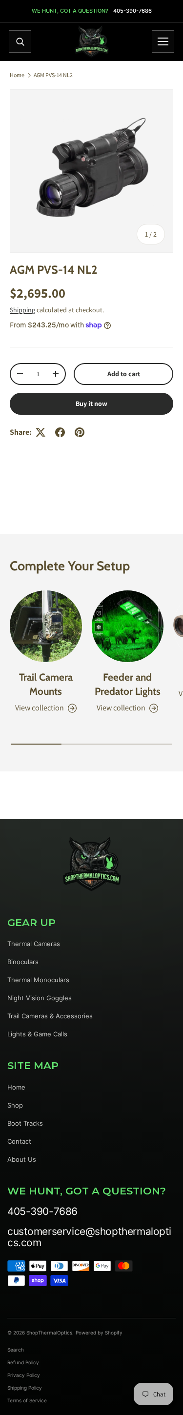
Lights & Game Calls (37, 1034)
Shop (15, 1105)
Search (15, 1350)
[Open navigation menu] (163, 41)
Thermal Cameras (33, 944)
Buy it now (91, 403)
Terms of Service (27, 1400)
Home (17, 75)
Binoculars (23, 962)
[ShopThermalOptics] (91, 41)
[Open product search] (20, 41)
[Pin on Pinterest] (79, 432)
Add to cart (123, 373)
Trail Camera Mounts (46, 684)
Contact (19, 1141)
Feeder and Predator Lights (128, 684)
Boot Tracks (25, 1123)
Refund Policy (23, 1362)
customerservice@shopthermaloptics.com (89, 1237)
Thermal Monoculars (38, 980)
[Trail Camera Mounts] (46, 626)
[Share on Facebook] (60, 432)
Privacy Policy (23, 1375)
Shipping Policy (24, 1388)
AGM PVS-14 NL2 (53, 75)
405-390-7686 (132, 11)
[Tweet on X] (40, 432)
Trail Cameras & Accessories (50, 1016)
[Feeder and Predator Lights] (128, 626)
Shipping (22, 309)
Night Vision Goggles (39, 998)
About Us (21, 1159)
